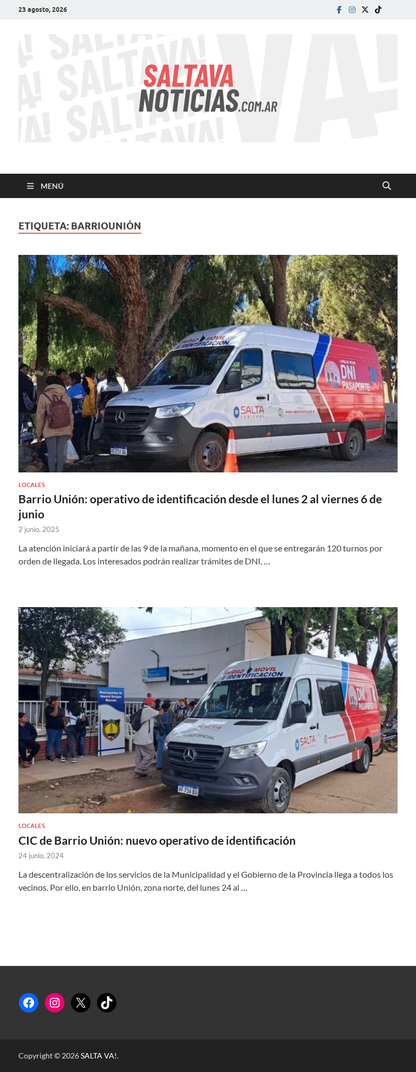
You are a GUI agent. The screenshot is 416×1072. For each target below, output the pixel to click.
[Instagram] (352, 9)
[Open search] (387, 186)
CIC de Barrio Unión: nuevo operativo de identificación (157, 840)
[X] (80, 1002)
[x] (365, 9)
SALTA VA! (99, 1055)
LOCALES (31, 485)
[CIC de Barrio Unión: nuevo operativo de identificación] (208, 710)
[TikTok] (106, 1002)
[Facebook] (339, 9)
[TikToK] (378, 9)
